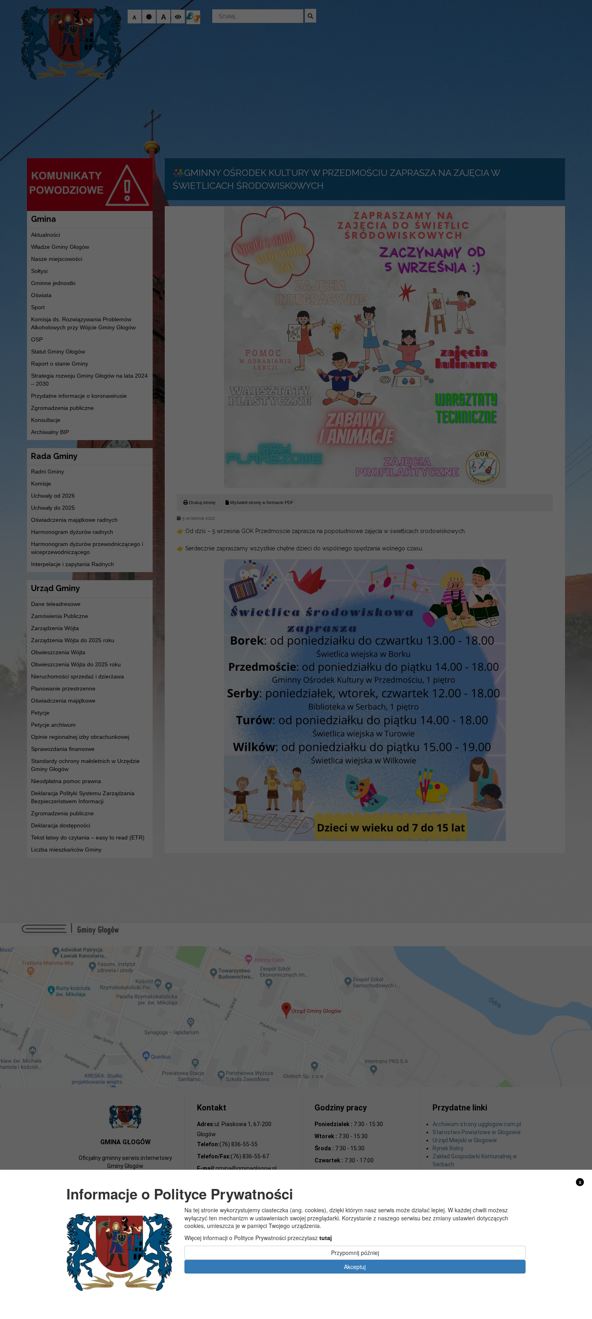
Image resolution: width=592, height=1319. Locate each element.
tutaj (325, 1238)
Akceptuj (355, 1266)
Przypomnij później (355, 1253)
